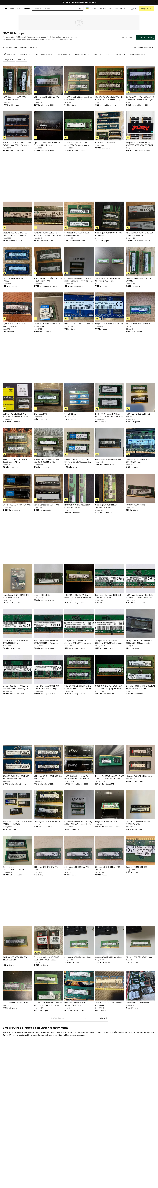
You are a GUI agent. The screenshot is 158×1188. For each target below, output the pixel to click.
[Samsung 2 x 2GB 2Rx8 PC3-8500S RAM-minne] (140, 442)
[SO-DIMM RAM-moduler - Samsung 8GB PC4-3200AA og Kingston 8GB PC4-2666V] (48, 985)
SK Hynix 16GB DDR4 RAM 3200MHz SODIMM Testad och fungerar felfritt (108, 641)
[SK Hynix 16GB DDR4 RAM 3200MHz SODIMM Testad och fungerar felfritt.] (79, 623)
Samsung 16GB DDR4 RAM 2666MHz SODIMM (106, 506)
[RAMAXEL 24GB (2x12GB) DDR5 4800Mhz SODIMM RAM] (17, 759)
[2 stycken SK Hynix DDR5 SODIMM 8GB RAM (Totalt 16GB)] (140, 669)
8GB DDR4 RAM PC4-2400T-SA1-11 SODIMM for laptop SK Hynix (109, 687)
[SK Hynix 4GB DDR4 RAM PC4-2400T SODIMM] (17, 940)
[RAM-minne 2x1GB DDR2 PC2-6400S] (140, 397)
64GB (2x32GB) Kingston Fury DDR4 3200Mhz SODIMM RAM (76, 777)
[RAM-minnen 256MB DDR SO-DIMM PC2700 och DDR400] (17, 804)
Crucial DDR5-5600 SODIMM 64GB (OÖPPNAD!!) (48, 325)
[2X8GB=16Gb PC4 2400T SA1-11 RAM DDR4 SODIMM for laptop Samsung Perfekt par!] (109, 80)
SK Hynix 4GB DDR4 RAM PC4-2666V (46, 868)
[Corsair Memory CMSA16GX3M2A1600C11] (17, 850)
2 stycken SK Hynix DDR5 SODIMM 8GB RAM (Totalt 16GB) (140, 687)
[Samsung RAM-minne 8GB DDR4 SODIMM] (140, 261)
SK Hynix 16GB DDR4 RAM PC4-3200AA (47, 98)
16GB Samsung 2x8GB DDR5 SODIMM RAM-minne (14, 98)
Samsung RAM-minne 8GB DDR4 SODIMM (139, 279)
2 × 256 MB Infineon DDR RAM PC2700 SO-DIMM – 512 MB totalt (109, 415)
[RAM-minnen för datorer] (109, 125)
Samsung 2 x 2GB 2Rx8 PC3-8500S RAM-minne (138, 460)
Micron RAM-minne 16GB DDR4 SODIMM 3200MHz (15, 641)
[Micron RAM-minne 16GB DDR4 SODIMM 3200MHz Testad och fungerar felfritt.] (48, 623)
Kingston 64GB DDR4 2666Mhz (139, 776)
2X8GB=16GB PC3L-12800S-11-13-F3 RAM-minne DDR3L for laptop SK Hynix (17, 144)
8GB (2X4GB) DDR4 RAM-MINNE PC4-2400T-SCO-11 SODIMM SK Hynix (77, 687)
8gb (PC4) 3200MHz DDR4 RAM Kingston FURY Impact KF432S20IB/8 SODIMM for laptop (48, 144)
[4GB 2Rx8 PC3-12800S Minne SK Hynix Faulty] (109, 985)
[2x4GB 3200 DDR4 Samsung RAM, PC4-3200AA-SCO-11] (79, 80)
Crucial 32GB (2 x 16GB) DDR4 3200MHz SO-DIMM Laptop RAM (77, 460)
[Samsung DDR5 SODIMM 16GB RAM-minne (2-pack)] (79, 216)
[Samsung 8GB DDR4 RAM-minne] (79, 940)
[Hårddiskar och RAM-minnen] (140, 985)
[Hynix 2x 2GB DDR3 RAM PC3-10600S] (17, 261)
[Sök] (73, 8)
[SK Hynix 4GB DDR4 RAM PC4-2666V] (48, 850)
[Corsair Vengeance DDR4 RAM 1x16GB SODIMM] (140, 804)
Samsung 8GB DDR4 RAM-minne (77, 957)
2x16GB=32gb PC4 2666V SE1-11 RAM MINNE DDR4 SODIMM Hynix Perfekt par (140, 98)
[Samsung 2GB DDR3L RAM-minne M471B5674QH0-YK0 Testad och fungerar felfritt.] (48, 216)
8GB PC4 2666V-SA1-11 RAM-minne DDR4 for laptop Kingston (77, 144)
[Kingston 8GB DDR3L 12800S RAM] (109, 307)
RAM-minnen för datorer (105, 143)
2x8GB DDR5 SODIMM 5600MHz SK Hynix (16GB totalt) (108, 279)
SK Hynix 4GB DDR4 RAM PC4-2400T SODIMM (15, 958)
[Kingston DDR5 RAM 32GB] (109, 804)
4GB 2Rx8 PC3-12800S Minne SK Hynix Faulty (109, 1004)
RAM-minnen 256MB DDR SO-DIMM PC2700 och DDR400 (17, 822)
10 (94, 1018)
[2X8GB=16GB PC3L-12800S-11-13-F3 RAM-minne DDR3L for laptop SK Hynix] (17, 125)
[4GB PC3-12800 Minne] (140, 488)
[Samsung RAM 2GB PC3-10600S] (48, 804)
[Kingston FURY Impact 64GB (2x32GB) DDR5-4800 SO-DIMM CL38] (140, 125)
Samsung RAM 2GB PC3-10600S (47, 821)
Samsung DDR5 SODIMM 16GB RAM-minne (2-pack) (76, 234)
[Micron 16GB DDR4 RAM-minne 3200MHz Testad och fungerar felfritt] (17, 669)
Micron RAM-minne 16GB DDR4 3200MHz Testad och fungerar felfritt (46, 687)
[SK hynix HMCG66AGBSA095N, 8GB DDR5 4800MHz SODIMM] (48, 442)
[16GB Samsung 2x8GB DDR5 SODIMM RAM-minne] (17, 80)
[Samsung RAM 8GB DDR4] (140, 850)
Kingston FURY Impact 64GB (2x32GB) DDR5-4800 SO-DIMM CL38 (139, 144)
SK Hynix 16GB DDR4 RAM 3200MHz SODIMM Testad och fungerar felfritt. (77, 641)
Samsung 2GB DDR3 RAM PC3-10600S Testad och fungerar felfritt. (15, 234)
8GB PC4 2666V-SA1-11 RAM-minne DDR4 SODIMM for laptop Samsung (77, 596)
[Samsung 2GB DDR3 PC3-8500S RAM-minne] (109, 216)
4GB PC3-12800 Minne (135, 505)
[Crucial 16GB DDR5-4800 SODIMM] (17, 488)
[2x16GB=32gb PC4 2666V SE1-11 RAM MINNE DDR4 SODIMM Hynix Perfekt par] (140, 80)
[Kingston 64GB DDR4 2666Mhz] (140, 759)
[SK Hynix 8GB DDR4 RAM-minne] (140, 940)
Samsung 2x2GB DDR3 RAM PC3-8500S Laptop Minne (16, 460)
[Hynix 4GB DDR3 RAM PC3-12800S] (79, 307)
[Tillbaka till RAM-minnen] (4, 47)
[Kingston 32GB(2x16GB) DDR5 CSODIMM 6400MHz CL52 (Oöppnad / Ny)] (48, 940)
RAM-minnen (12, 47)
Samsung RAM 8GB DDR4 (136, 867)
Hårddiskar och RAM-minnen (137, 1003)
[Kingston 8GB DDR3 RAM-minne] (109, 442)
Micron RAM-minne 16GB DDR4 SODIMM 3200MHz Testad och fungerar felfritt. (46, 641)
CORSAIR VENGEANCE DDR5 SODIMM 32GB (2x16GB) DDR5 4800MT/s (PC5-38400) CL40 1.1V (17, 415)
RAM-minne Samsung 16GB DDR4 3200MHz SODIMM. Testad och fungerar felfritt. (139, 596)
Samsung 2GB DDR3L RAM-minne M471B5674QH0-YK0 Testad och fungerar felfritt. (47, 234)
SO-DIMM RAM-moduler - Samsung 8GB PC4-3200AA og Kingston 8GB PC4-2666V (48, 1004)
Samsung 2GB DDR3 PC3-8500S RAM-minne (108, 234)
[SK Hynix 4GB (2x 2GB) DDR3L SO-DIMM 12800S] (48, 759)
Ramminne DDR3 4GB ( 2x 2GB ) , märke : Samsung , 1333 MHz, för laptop (78, 279)
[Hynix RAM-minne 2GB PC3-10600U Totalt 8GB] (79, 985)
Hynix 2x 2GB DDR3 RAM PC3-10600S (15, 279)
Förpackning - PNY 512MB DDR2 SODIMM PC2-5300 (16, 596)
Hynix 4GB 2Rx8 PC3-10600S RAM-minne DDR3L (15, 325)
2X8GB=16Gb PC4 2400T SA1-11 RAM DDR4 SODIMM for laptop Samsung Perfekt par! (109, 98)
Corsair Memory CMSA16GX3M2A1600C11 (13, 868)
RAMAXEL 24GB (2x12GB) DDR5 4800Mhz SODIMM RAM (16, 777)
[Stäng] (156, 2)
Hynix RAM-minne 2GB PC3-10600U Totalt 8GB (75, 1004)
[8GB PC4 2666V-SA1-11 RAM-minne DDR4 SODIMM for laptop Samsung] (79, 578)
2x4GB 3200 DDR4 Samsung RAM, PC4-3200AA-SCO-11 (78, 98)
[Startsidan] (23, 8)
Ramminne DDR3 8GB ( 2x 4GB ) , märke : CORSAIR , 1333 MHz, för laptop (78, 822)
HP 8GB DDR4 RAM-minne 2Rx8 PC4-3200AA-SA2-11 (77, 506)
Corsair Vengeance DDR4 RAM (46, 505)
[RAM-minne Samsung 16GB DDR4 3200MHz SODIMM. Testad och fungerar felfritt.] (140, 578)
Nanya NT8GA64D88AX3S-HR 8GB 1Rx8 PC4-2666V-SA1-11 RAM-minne (109, 777)
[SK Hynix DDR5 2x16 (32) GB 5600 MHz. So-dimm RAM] (48, 261)
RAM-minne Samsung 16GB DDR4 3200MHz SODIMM (109, 596)
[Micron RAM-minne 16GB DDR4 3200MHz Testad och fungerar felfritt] (48, 669)
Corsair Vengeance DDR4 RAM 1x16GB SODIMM (138, 822)
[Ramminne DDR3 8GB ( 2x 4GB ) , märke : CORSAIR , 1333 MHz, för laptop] (79, 804)
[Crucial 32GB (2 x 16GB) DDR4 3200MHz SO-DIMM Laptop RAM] (79, 442)
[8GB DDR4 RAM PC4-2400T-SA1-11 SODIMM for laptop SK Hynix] (109, 669)
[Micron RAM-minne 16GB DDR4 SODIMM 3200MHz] (17, 623)
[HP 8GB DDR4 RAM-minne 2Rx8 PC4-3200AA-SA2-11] (79, 488)
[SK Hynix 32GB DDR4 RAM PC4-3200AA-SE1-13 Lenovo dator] (140, 623)
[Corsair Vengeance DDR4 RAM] (48, 488)
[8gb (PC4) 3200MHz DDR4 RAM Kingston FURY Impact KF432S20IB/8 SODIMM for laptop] (48, 125)
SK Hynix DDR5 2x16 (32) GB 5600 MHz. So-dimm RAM (48, 279)
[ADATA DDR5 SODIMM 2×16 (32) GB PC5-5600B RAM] (140, 216)
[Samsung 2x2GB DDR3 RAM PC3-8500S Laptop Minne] (17, 442)
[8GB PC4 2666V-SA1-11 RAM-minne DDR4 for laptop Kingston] (79, 125)
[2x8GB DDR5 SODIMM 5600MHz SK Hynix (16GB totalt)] (109, 261)
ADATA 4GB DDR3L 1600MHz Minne (138, 325)
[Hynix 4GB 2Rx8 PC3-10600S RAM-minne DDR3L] (17, 307)
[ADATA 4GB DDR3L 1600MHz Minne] (140, 307)
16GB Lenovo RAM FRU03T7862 (16, 1003)
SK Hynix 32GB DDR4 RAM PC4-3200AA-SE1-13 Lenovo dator (139, 641)
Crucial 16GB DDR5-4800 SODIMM (17, 505)
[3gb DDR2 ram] (79, 397)
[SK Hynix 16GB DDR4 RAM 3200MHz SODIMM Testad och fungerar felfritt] (109, 623)
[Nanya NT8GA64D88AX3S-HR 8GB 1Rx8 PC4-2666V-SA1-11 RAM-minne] (109, 759)
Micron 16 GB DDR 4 (42, 595)
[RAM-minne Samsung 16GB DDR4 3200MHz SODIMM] (109, 578)
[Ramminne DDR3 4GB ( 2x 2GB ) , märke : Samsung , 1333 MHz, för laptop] (79, 261)
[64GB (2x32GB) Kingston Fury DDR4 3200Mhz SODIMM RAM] (79, 759)
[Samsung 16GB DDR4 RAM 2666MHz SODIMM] (109, 488)
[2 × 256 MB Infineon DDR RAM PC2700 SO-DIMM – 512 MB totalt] (109, 397)
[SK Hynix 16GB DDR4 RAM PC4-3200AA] (48, 80)
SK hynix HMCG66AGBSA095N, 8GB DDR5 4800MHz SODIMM (46, 460)
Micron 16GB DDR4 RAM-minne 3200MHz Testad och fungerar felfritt (15, 687)
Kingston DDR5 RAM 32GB (106, 821)
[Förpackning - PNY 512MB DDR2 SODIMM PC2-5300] (17, 578)
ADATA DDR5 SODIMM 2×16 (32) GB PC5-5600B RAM (139, 234)
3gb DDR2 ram (70, 414)
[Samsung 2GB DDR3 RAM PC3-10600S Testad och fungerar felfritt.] (17, 216)
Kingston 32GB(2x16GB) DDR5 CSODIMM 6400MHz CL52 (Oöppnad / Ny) (46, 958)
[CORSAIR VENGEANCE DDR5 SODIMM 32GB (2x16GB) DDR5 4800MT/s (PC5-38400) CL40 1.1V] (17, 397)
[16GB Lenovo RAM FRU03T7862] (17, 985)
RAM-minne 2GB (40, 414)
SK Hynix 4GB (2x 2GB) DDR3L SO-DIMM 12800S (48, 777)
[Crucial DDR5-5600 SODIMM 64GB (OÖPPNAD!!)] (48, 307)
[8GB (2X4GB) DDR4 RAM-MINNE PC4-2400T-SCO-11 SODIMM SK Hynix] (79, 669)
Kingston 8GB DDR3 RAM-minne (108, 459)
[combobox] (54, 8)
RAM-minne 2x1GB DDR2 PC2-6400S (138, 415)
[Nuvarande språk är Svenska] (87, 8)
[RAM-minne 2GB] (48, 397)
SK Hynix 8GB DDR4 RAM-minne (139, 957)
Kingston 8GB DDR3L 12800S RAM (109, 324)
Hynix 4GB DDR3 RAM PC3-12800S (78, 324)
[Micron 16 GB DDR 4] (48, 578)
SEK (94, 8)
